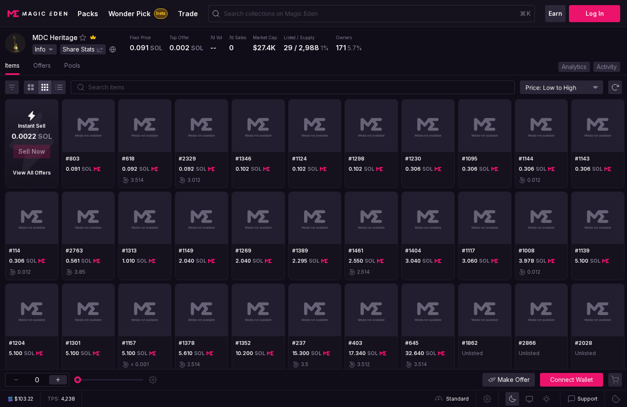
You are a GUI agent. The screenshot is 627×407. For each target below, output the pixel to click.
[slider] (77, 379)
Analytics (574, 66)
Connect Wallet (571, 379)
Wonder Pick (136, 13)
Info (40, 49)
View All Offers (32, 172)
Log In (595, 13)
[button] (82, 37)
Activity (607, 66)
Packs (88, 13)
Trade (188, 13)
